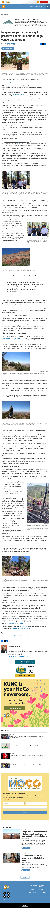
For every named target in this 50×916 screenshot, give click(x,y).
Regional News (4, 14)
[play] (4, 6)
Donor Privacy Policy (33, 892)
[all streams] (48, 6)
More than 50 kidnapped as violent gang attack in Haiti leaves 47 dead (26, 765)
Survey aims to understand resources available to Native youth (32, 858)
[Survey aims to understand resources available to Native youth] (11, 858)
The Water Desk (23, 626)
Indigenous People (37, 632)
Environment (27, 632)
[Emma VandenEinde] (4, 649)
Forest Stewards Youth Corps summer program (16, 142)
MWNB (28, 635)
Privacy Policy (31, 889)
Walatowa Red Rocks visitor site (13, 82)
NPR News (12, 734)
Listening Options (22, 888)
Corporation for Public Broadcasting (17, 623)
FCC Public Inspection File (33, 886)
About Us (20, 885)
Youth (45, 632)
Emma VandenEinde (10, 43)
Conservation (18, 632)
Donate (45, 2)
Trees (7, 635)
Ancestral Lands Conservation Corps (11, 338)
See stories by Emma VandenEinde (18, 656)
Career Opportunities (23, 891)
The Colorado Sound (43, 892)
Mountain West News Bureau (26, 19)
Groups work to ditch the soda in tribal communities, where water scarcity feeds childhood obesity (34, 834)
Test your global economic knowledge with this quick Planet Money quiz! (27, 745)
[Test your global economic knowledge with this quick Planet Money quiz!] (5, 746)
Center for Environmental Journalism (21, 628)
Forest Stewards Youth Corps (18, 94)
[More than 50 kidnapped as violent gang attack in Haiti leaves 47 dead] (5, 765)
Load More (25, 877)
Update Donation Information (42, 886)
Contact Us (41, 889)
